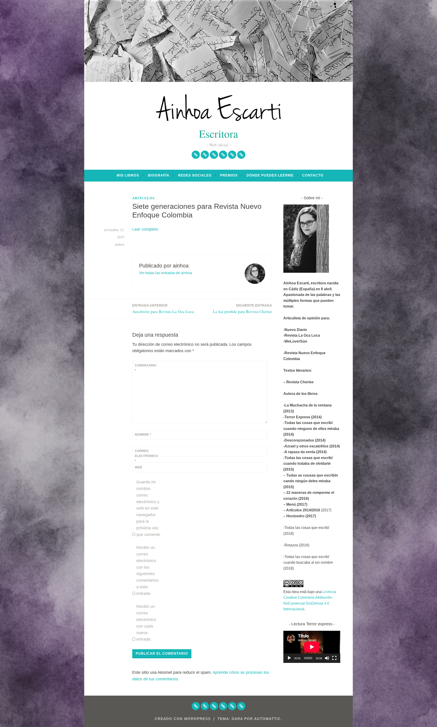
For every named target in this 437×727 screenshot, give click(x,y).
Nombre (143, 434)
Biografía (158, 175)
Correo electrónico (146, 456)
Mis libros (128, 175)
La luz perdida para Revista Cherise (242, 308)
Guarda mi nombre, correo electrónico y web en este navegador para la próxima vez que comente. (148, 508)
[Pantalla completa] (334, 658)
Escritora (218, 133)
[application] (311, 647)
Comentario (145, 368)
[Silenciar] (327, 658)
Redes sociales (194, 175)
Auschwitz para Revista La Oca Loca (163, 308)
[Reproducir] (289, 658)
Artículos (143, 198)
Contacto (312, 175)
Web (138, 467)
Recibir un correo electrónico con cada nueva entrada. (146, 622)
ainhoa (119, 244)
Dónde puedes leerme (270, 175)
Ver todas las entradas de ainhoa (165, 273)
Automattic (267, 719)
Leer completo (145, 229)
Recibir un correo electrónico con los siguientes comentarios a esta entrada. (147, 570)
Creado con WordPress (183, 719)
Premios (229, 175)
